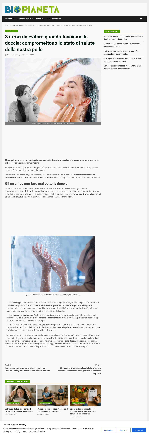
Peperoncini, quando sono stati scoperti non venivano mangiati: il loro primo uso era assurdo (27, 368)
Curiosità (39, 19)
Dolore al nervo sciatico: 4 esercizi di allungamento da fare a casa (52, 395)
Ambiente (8, 19)
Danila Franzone (12, 55)
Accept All (139, 430)
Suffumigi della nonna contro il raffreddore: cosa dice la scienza (20, 395)
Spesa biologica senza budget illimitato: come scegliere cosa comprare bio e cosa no (85, 395)
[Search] (141, 18)
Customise (108, 430)
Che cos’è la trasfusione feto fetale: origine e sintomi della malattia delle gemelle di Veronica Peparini (79, 369)
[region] (74, 428)
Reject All (123, 430)
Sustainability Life (24, 19)
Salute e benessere (54, 19)
